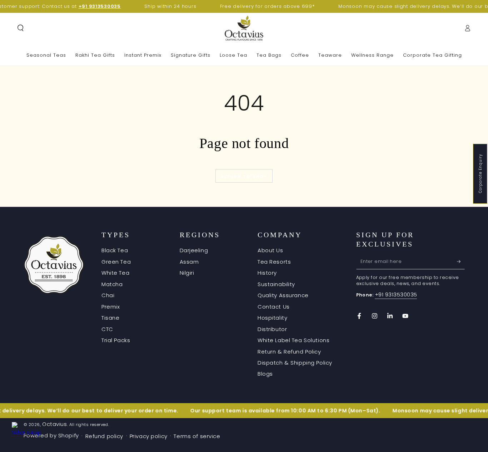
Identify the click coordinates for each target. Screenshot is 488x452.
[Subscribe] (461, 261)
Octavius (54, 424)
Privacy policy (149, 436)
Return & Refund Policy (289, 351)
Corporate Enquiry (480, 173)
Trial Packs (115, 340)
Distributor (272, 329)
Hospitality (272, 317)
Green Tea (116, 261)
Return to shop (244, 176)
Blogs (265, 373)
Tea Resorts (274, 261)
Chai (107, 295)
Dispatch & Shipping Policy (295, 362)
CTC (107, 329)
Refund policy (104, 436)
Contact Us (274, 306)
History (267, 272)
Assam (189, 261)
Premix (110, 306)
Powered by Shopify (51, 435)
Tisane (110, 317)
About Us (270, 250)
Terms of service (197, 436)
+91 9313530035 (396, 294)
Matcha (112, 284)
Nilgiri (187, 272)
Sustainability (276, 284)
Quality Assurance (283, 295)
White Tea (115, 272)
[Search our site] (20, 28)
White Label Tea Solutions (293, 340)
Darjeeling (194, 250)
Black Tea (114, 250)
